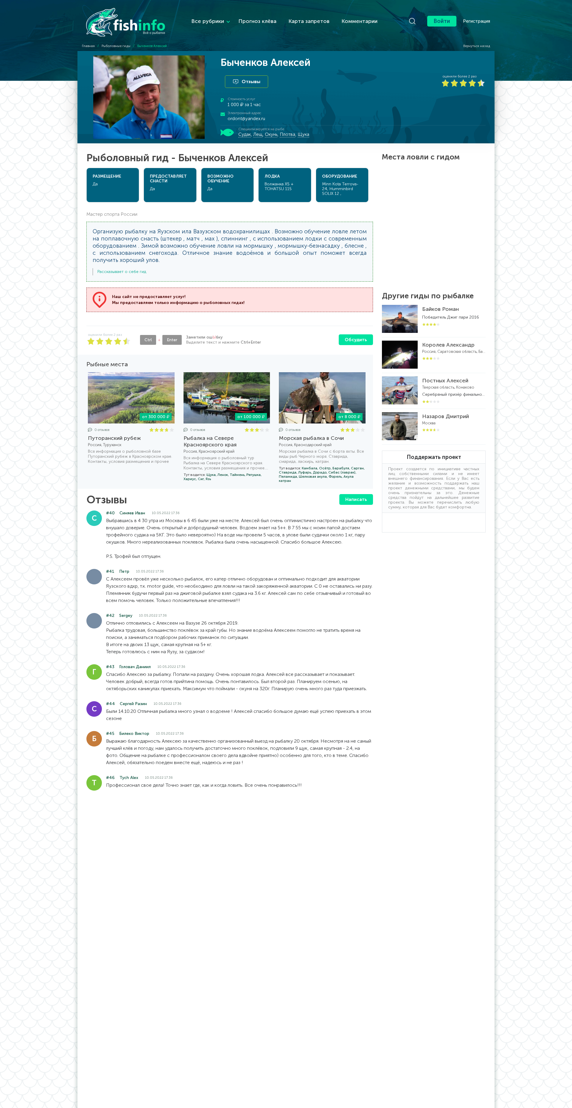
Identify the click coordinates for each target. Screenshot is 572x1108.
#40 (110, 513)
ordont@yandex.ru (246, 118)
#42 (110, 615)
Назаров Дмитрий (445, 416)
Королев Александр (448, 345)
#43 (110, 666)
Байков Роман (440, 309)
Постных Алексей (445, 380)
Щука (303, 134)
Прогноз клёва (257, 21)
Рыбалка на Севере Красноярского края (210, 441)
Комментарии (359, 21)
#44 (110, 703)
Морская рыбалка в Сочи (311, 438)
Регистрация (476, 21)
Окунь (271, 134)
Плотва (287, 134)
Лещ (257, 134)
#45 (110, 733)
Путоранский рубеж (114, 438)
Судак (244, 134)
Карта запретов (308, 21)
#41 (110, 571)
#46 (110, 777)
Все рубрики (207, 21)
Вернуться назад (476, 46)
